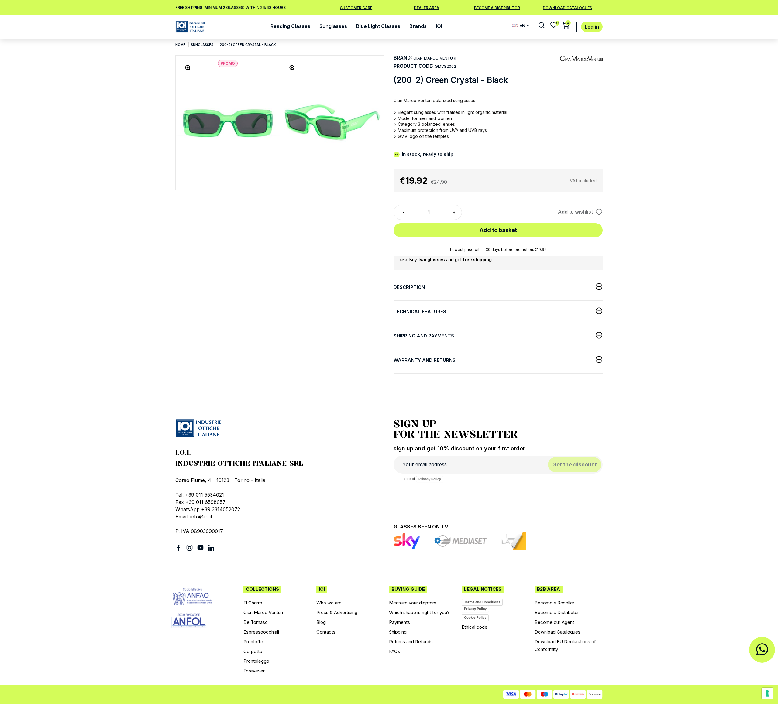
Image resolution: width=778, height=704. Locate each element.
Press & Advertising (336, 612)
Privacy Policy (429, 479)
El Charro (252, 603)
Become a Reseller (554, 603)
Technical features (420, 311)
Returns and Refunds (411, 641)
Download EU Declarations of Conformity (565, 645)
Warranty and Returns (425, 360)
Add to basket (498, 230)
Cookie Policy (475, 617)
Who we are (329, 603)
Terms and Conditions (482, 602)
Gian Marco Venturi (263, 612)
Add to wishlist (576, 212)
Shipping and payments (424, 336)
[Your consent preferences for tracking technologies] (767, 693)
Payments (399, 622)
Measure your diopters (412, 603)
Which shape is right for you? (419, 612)
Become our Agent (554, 622)
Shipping (398, 632)
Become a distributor (497, 7)
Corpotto (252, 651)
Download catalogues (567, 7)
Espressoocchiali (261, 632)
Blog (321, 622)
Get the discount (574, 464)
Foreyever (254, 671)
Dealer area (426, 7)
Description (409, 287)
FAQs (394, 651)
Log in (592, 27)
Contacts (326, 632)
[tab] (498, 288)
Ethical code (474, 627)
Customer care (356, 7)
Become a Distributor (557, 612)
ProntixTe (253, 641)
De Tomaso (255, 622)
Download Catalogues (557, 632)
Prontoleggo (256, 661)
